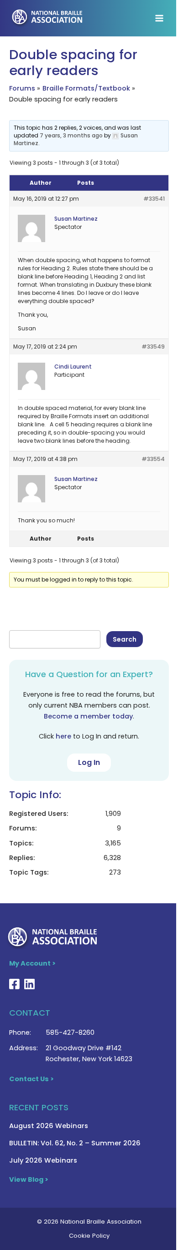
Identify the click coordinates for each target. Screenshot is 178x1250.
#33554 (153, 459)
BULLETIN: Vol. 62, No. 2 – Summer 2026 (75, 1143)
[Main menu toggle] (159, 18)
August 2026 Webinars (48, 1125)
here (63, 736)
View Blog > (28, 1179)
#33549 (153, 346)
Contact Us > (31, 1078)
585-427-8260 (70, 1032)
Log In (89, 762)
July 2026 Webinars (43, 1160)
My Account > (32, 963)
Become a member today (88, 716)
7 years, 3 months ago (71, 135)
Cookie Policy (89, 1235)
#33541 (154, 198)
